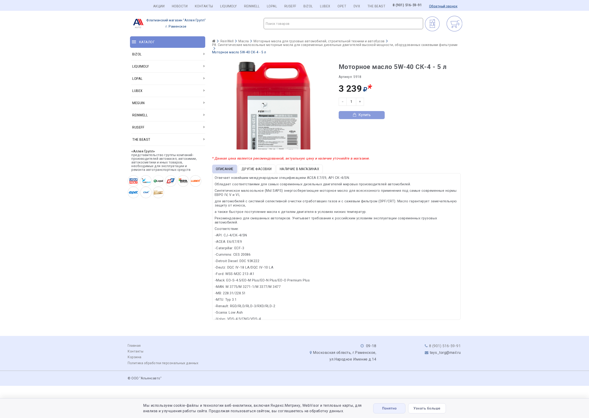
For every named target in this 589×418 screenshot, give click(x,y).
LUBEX (325, 6)
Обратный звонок (443, 6)
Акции (159, 6)
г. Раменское (176, 23)
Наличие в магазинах (299, 169)
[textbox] (343, 23)
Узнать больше (427, 408)
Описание (225, 169)
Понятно (389, 408)
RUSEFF (290, 6)
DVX (357, 6)
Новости (180, 6)
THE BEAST (376, 6)
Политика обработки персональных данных (163, 363)
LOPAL (272, 6)
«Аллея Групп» (143, 151)
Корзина (134, 357)
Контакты (204, 6)
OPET (342, 6)
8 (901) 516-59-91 (407, 5)
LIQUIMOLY (228, 6)
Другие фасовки (257, 169)
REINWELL (252, 6)
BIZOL (308, 6)
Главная (134, 345)
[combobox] (343, 23)
